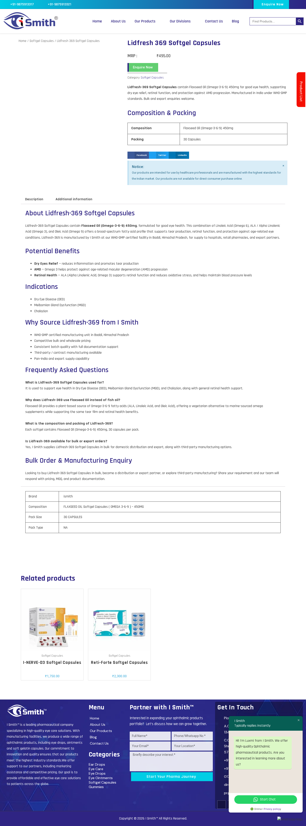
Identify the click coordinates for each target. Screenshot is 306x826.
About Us (118, 21)
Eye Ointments (101, 778)
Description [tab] (34, 199)
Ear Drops (97, 764)
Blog (235, 21)
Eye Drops (97, 773)
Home (97, 21)
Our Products (145, 21)
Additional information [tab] (74, 199)
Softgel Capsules (42, 41)
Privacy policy (272, 809)
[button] (138, 155)
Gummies (96, 787)
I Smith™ (151, 818)
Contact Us (214, 21)
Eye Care (96, 769)
